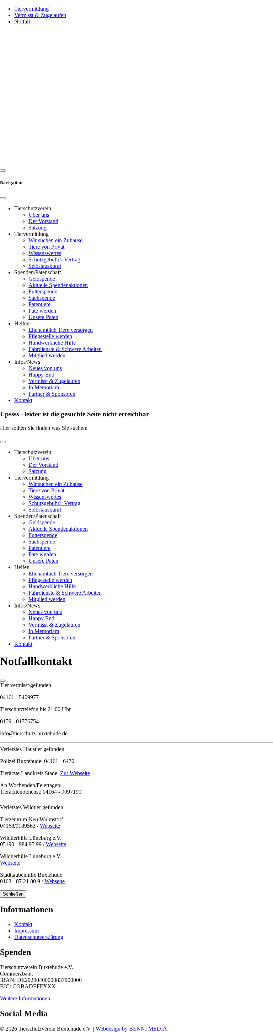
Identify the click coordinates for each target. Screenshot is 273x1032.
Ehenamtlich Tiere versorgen (60, 330)
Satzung (37, 228)
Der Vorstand (43, 221)
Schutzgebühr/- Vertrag (54, 259)
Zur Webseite (75, 773)
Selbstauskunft (44, 266)
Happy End (41, 375)
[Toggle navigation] (3, 442)
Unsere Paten (43, 317)
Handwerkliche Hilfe (52, 343)
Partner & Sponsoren (51, 394)
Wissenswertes (44, 253)
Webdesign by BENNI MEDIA (131, 1029)
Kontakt (23, 400)
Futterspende (42, 291)
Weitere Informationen (25, 998)
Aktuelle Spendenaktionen (58, 285)
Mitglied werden (46, 355)
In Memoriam (43, 387)
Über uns (38, 215)
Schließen (13, 894)
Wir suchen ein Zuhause (55, 240)
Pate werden (42, 311)
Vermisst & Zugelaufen (54, 381)
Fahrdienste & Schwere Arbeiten (65, 349)
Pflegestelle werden (50, 336)
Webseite (50, 826)
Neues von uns (45, 368)
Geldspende (41, 279)
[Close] (3, 198)
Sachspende (41, 298)
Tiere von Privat (46, 247)
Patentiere (39, 304)
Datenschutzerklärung (38, 937)
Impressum (26, 931)
